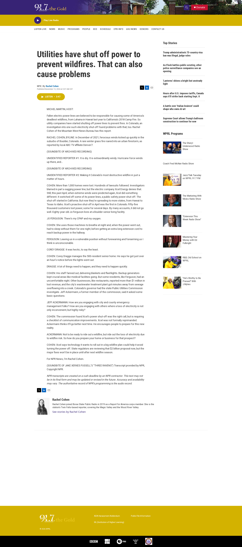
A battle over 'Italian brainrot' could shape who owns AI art (181, 107)
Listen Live (40, 29)
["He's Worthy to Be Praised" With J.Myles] (172, 283)
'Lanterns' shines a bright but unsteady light (182, 82)
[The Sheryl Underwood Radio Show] (172, 148)
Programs (74, 29)
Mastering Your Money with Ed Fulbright (190, 240)
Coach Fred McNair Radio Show (178, 163)
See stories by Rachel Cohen (69, 411)
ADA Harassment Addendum (107, 516)
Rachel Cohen (52, 86)
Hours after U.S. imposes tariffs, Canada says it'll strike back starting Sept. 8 (183, 95)
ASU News (131, 29)
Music (61, 29)
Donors (144, 29)
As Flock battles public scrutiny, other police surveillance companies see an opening (182, 68)
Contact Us (157, 29)
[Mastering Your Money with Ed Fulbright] (172, 241)
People (86, 29)
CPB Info (118, 29)
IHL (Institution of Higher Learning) (109, 522)
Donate (200, 7)
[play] (37, 20)
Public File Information (141, 516)
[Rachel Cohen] (43, 406)
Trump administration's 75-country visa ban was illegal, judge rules (183, 54)
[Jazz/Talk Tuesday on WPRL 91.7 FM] (172, 180)
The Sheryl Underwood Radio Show (191, 146)
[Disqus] (121, 468)
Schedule (105, 29)
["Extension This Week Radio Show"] (172, 221)
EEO (95, 29)
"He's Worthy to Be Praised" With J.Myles (192, 281)
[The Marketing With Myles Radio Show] (172, 200)
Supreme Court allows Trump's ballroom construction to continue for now (183, 120)
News (52, 29)
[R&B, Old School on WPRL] (172, 262)
